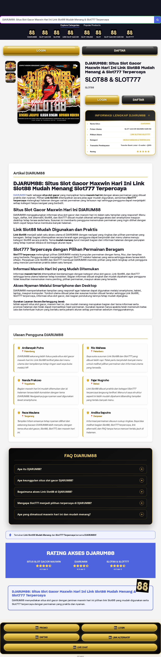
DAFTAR (119, 50)
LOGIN (41, 50)
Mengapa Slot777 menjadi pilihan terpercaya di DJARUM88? (54, 503)
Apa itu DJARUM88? (29, 469)
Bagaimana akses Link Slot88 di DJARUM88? (44, 491)
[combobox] (77, 19)
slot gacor (80, 656)
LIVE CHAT (82, 647)
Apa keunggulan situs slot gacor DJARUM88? (45, 480)
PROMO (44, 628)
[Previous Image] (19, 93)
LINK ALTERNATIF (121, 638)
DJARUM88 (19, 195)
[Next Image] (77, 93)
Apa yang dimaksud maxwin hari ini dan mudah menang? (54, 514)
